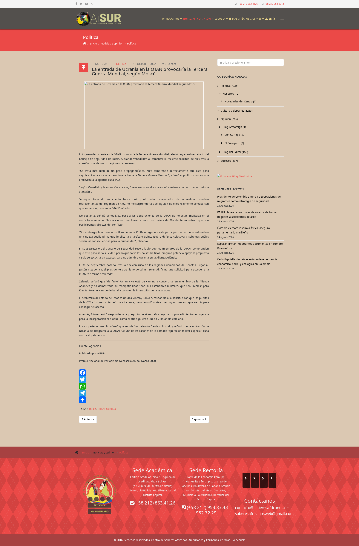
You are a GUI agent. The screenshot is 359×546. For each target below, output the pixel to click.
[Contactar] (270, 18)
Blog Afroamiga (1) (234, 127)
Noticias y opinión (197, 18)
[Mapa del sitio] (267, 18)
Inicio (93, 43)
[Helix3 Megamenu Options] (281, 17)
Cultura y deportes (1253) (236, 110)
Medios (251, 18)
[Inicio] (163, 18)
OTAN (101, 409)
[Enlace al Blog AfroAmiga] (250, 176)
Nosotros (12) (230, 93)
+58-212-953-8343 (274, 3)
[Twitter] (144, 379)
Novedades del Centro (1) (240, 101)
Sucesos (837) (229, 160)
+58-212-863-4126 (248, 3)
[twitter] (81, 3)
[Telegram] (144, 393)
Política (131, 43)
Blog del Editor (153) (235, 152)
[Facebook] (144, 372)
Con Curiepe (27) (234, 134)
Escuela (219, 18)
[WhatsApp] (144, 386)
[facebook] (76, 3)
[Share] (144, 399)
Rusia (92, 409)
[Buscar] (274, 18)
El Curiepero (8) (234, 143)
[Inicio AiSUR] (99, 494)
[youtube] (86, 3)
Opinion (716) (229, 119)
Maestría (238, 18)
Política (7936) (229, 85)
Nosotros (173, 18)
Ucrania (111, 409)
